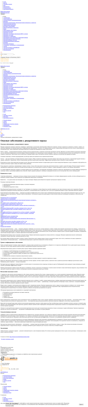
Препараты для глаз (8, 32)
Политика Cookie (10, 405)
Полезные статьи (7, 126)
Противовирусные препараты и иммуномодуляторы (15, 37)
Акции (5, 121)
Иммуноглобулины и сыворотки (10, 27)
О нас (4, 1)
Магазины (5, 116)
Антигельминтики (7, 19)
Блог (4, 5)
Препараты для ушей (8, 35)
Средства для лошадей (8, 48)
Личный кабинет (7, 120)
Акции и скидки (7, 110)
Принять (81, 404)
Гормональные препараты (9, 25)
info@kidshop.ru (4, 372)
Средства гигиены (7, 106)
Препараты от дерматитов (9, 36)
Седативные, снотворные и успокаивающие (13, 45)
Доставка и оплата (7, 4)
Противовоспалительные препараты (11, 38)
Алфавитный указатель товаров (10, 124)
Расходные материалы (8, 43)
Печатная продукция (8, 31)
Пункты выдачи (7, 7)
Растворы (5, 42)
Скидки (5, 46)
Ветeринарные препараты (9, 105)
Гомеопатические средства (9, 24)
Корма (4, 28)
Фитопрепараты (7, 50)
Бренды (5, 3)
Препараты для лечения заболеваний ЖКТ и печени (15, 33)
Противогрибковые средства (10, 40)
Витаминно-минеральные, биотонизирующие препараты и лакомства (19, 22)
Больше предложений (6, 226)
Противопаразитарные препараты (11, 41)
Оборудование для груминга (10, 30)
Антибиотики (6, 17)
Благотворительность (8, 9)
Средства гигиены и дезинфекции (11, 47)
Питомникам (6, 6)
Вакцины (5, 21)
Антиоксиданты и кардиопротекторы (12, 20)
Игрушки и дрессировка (9, 26)
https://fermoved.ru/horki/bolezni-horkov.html (19, 336)
